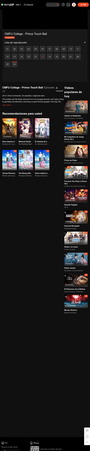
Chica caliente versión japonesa (48, 173)
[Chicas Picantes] (9, 160)
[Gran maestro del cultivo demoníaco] (9, 128)
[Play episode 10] (71, 49)
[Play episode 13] (14, 56)
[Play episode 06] (43, 49)
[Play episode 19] (57, 56)
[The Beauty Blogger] (26, 160)
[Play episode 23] (7, 64)
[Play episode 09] (64, 49)
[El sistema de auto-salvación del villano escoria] (42, 128)
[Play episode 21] (71, 56)
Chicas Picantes (8, 173)
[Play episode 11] (78, 49)
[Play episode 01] (7, 49)
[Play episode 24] (14, 64)
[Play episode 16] (36, 56)
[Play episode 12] (7, 56)
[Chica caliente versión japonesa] (42, 160)
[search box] (57, 4)
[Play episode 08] (57, 49)
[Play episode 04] (29, 49)
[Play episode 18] (50, 56)
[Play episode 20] (64, 56)
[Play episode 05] (36, 49)
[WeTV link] (7, 5)
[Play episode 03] (21, 49)
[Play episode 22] (78, 56)
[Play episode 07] (50, 49)
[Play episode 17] (43, 56)
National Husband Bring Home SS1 (32, 141)
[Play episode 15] (29, 56)
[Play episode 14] (21, 56)
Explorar (29, 4)
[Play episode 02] (14, 49)
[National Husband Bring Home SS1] (26, 128)
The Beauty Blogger (27, 173)
